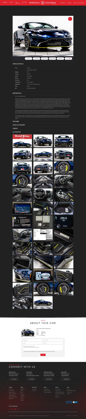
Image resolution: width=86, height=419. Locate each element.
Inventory (5, 2)
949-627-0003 (48, 379)
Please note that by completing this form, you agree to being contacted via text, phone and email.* (39, 351)
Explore (11, 2)
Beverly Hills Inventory (12, 393)
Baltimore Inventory (12, 392)
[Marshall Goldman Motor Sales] (42, 3)
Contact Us (69, 393)
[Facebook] (10, 409)
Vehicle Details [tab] (18, 64)
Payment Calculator (47, 390)
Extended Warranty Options (59, 392)
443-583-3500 (66, 379)
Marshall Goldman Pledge (71, 390)
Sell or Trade (34, 390)
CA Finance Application (47, 392)
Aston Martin (23, 389)
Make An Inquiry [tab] (19, 125)
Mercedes (22, 400)
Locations (62, 2)
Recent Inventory (11, 390)
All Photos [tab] (17, 132)
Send (68, 58)
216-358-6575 (31, 379)
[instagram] (13, 409)
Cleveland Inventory (12, 395)
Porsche (22, 398)
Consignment (34, 389)
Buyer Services (57, 389)
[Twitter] (18, 409)
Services (69, 2)
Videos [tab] (15, 128)
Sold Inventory (11, 398)
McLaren (22, 393)
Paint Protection (58, 390)
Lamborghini (23, 395)
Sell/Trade (24, 2)
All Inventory (11, 389)
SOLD (71, 11)
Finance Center (46, 389)
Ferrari (22, 392)
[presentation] (15, 39)
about (75, 2)
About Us (68, 389)
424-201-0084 (14, 379)
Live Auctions (18, 3)
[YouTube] (15, 409)
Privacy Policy (43, 415)
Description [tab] (17, 93)
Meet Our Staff (69, 392)
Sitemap (47, 415)
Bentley (22, 390)
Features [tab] (16, 121)
